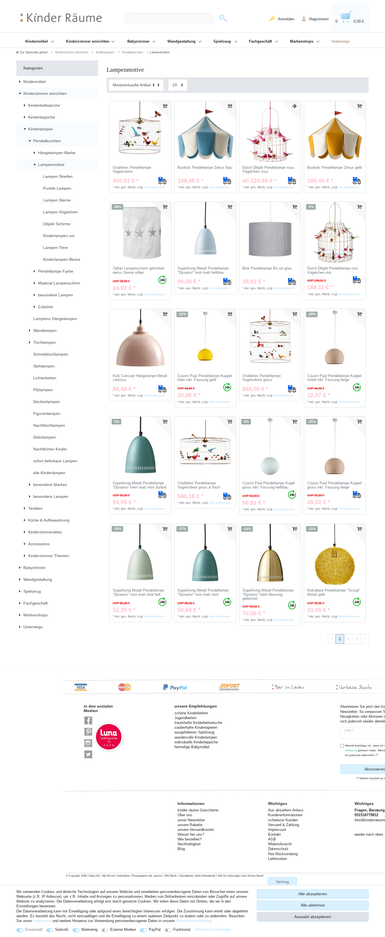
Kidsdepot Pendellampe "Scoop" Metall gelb (333, 592)
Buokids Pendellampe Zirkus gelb (334, 168)
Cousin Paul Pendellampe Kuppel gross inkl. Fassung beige (334, 485)
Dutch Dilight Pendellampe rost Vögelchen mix (332, 270)
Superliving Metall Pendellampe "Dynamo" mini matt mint (203, 592)
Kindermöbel (37, 41)
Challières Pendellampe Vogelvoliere (132, 170)
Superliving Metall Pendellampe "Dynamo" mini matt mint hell (138, 592)
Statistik (61, 929)
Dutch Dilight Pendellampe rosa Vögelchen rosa (268, 170)
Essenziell (33, 929)
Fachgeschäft (261, 41)
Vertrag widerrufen (282, 884)
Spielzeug (222, 41)
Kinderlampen (104, 52)
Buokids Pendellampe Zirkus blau (205, 168)
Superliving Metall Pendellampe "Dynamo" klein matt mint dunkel (139, 485)
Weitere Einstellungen (213, 929)
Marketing (89, 929)
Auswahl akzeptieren (312, 916)
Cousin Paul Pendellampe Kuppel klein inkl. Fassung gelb (205, 378)
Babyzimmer (139, 41)
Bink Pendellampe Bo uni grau (267, 268)
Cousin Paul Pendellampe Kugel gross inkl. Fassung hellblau (268, 485)
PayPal (155, 929)
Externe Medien (123, 929)
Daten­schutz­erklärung (193, 921)
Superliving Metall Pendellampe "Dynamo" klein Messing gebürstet (268, 594)
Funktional (181, 929)
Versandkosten (154, 187)
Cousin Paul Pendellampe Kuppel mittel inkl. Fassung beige (334, 378)
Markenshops (302, 41)
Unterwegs (340, 41)
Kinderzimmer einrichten (88, 41)
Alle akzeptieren (312, 894)
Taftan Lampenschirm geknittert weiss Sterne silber (138, 270)
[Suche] (223, 18)
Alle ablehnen (313, 905)
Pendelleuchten (132, 52)
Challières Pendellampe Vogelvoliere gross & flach (199, 485)
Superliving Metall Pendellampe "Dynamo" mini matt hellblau (203, 270)
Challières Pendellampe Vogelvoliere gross (261, 378)
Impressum (42, 921)
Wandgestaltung (182, 41)
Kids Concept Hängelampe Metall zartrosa (140, 378)
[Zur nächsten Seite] (365, 639)
